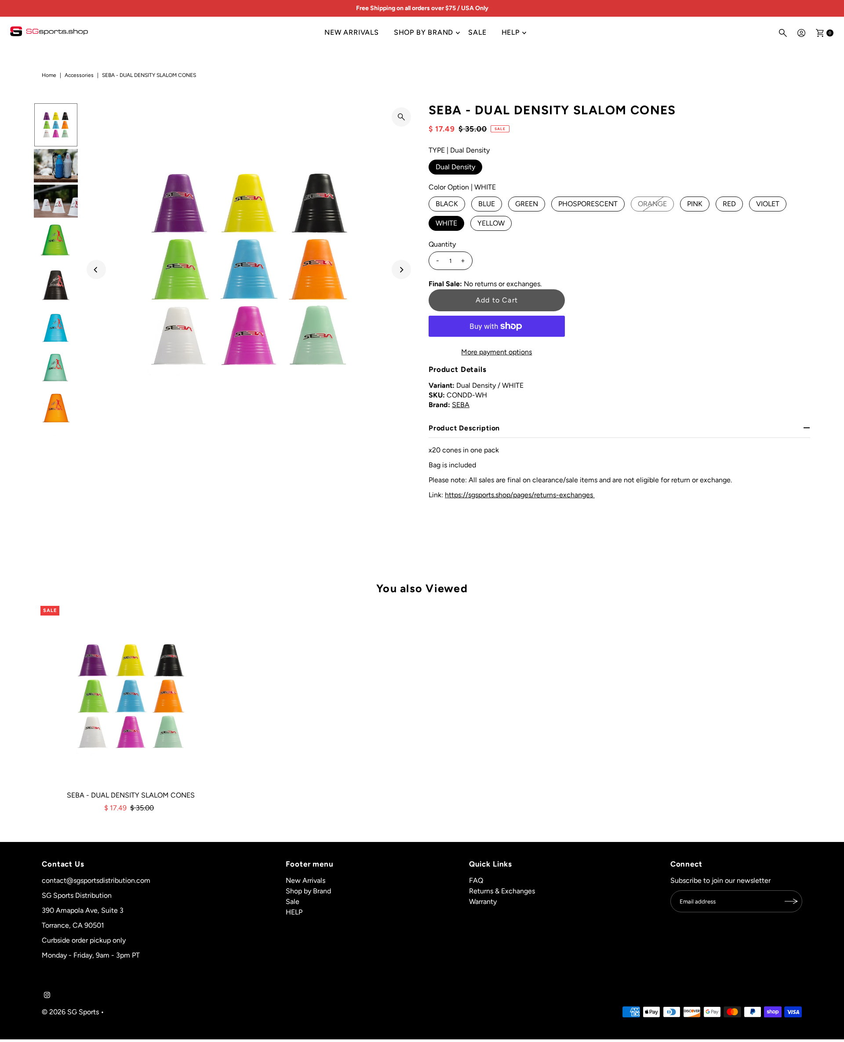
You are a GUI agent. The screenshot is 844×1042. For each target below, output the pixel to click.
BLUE (486, 204)
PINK (694, 204)
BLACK (447, 204)
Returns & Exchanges (502, 891)
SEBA (460, 405)
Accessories (79, 75)
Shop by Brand (423, 32)
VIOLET (767, 204)
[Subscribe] (791, 901)
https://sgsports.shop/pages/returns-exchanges (520, 495)
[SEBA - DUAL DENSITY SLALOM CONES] (131, 696)
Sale (477, 32)
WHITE (446, 223)
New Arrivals (351, 32)
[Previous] (96, 269)
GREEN (526, 204)
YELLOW (491, 223)
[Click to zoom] (401, 117)
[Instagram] (47, 995)
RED (729, 204)
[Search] (783, 33)
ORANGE (652, 204)
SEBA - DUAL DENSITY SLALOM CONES (131, 795)
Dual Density (455, 167)
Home (49, 75)
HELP (511, 32)
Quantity (442, 244)
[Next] (401, 269)
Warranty (483, 901)
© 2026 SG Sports (70, 1012)
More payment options (496, 352)
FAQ (476, 880)
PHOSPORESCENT (588, 204)
